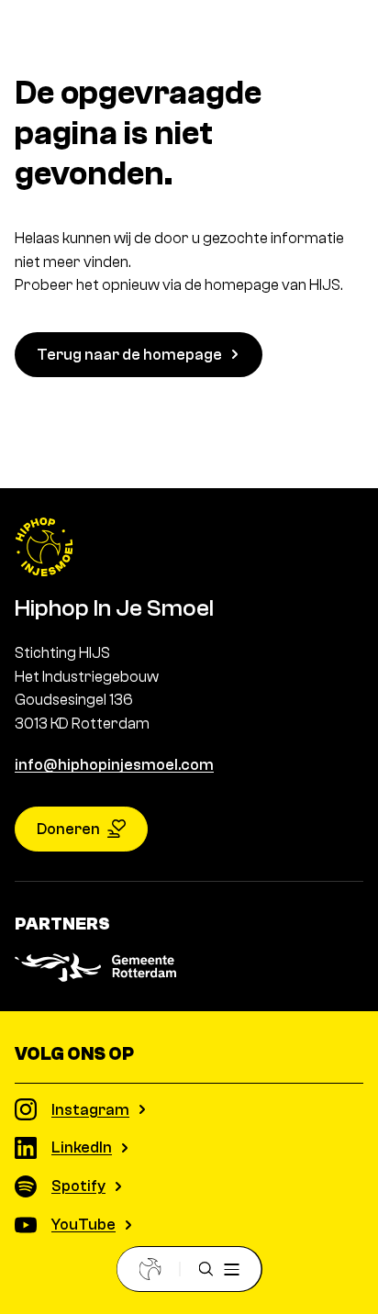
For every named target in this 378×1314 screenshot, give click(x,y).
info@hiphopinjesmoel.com (114, 765)
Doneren (68, 829)
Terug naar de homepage (129, 354)
